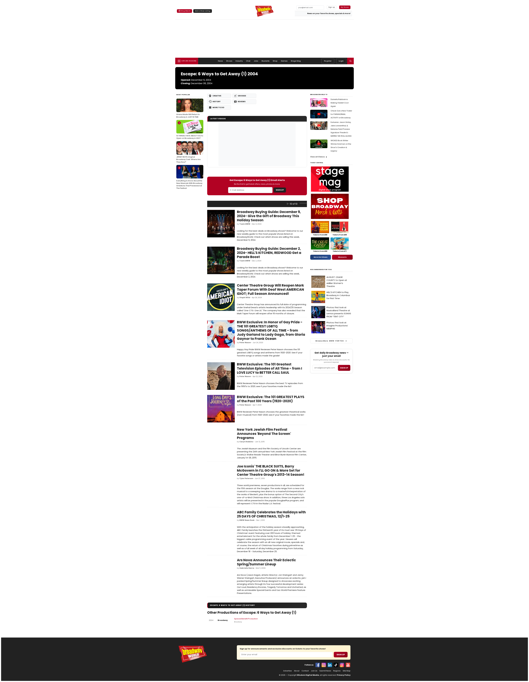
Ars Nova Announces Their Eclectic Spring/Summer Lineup (266, 562)
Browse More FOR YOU (329, 341)
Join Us (314, 671)
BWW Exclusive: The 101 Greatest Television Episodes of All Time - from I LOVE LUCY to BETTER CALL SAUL (269, 368)
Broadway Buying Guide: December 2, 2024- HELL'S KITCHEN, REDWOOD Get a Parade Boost (269, 252)
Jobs (256, 61)
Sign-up (331, 7)
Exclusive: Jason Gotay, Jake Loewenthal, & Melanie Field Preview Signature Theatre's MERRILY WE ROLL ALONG (341, 129)
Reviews (241, 101)
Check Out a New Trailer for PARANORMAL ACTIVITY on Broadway (341, 114)
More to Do (218, 107)
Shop (275, 61)
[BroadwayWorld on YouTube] (348, 664)
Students (265, 61)
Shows (229, 61)
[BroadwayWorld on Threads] (341, 664)
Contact (305, 671)
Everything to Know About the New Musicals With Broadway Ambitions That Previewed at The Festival (189, 178)
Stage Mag (296, 61)
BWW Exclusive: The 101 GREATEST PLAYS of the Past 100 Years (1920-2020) (270, 399)
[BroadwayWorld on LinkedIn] (329, 664)
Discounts (342, 257)
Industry (239, 61)
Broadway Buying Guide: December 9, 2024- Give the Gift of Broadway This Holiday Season (269, 216)
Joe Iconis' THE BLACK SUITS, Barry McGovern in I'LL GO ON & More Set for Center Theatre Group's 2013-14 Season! (270, 470)
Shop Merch (185, 11)
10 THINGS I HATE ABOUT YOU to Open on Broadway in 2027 (189, 130)
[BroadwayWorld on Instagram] (323, 664)
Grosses (242, 96)
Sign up (344, 368)
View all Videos (317, 156)
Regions (337, 671)
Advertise (287, 671)
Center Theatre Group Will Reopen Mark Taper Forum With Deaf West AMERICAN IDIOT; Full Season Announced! (270, 289)
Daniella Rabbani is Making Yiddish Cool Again (340, 103)
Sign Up (280, 190)
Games (284, 61)
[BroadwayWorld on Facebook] (317, 664)
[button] (350, 61)
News (220, 61)
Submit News (325, 671)
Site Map (346, 671)
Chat (248, 61)
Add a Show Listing (202, 11)
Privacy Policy (343, 675)
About (296, 671)
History (216, 101)
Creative (217, 96)
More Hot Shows (320, 257)
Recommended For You (321, 270)
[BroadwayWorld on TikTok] (335, 664)
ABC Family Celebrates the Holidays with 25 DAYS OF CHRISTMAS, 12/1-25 (271, 514)
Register (328, 61)
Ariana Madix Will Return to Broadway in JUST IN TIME (188, 109)
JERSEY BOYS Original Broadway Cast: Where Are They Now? (188, 153)
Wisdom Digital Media (308, 675)
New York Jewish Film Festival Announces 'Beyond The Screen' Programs (264, 433)
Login (341, 61)
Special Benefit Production (246, 618)
